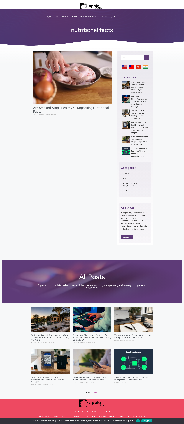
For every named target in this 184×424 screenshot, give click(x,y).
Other (114, 17)
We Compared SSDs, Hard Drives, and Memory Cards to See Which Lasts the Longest (139, 127)
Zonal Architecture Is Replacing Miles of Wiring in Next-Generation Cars (131, 378)
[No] (181, 421)
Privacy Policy (61, 416)
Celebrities (62, 17)
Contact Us (139, 416)
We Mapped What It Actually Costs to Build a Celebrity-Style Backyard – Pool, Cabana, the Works (139, 87)
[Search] (146, 57)
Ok (138, 421)
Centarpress (78, 411)
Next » (97, 392)
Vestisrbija (91, 411)
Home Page (44, 416)
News (104, 17)
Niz (110, 411)
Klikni (102, 411)
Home (49, 17)
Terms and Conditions (84, 416)
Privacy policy (146, 421)
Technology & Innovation (84, 17)
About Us (124, 416)
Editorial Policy (107, 416)
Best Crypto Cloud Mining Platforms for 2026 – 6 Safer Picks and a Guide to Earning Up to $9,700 (139, 101)
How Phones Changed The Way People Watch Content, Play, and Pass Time (89, 378)
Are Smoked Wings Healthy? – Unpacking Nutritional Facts (71, 110)
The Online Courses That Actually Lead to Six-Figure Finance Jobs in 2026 (132, 336)
